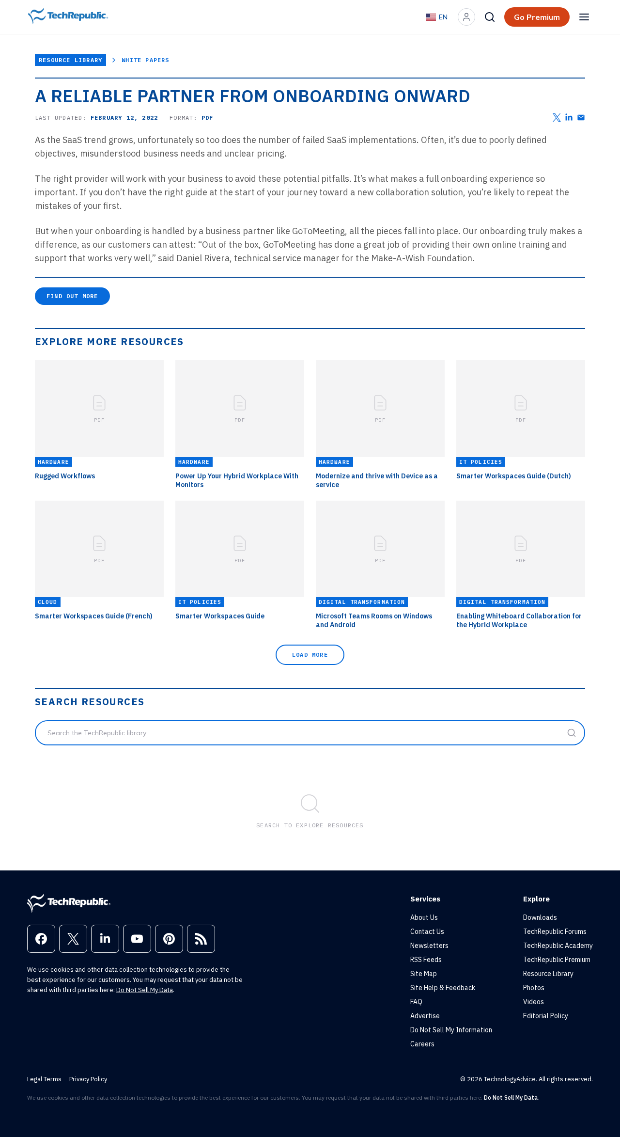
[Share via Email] (581, 117)
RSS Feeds (426, 959)
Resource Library (70, 59)
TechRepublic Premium (556, 959)
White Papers (145, 59)
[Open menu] (584, 17)
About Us (424, 917)
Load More (310, 654)
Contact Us (427, 931)
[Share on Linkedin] (569, 117)
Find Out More (72, 296)
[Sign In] (466, 17)
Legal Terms (44, 1079)
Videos (533, 1001)
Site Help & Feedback (442, 987)
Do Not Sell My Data (144, 990)
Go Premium (537, 17)
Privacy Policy (88, 1079)
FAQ (416, 1001)
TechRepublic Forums (555, 931)
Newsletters (429, 945)
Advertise (425, 1015)
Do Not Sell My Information (451, 1030)
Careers (422, 1044)
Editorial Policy (545, 1015)
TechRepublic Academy (558, 945)
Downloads (540, 917)
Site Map (423, 973)
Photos (533, 987)
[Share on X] (557, 117)
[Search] (489, 17)
